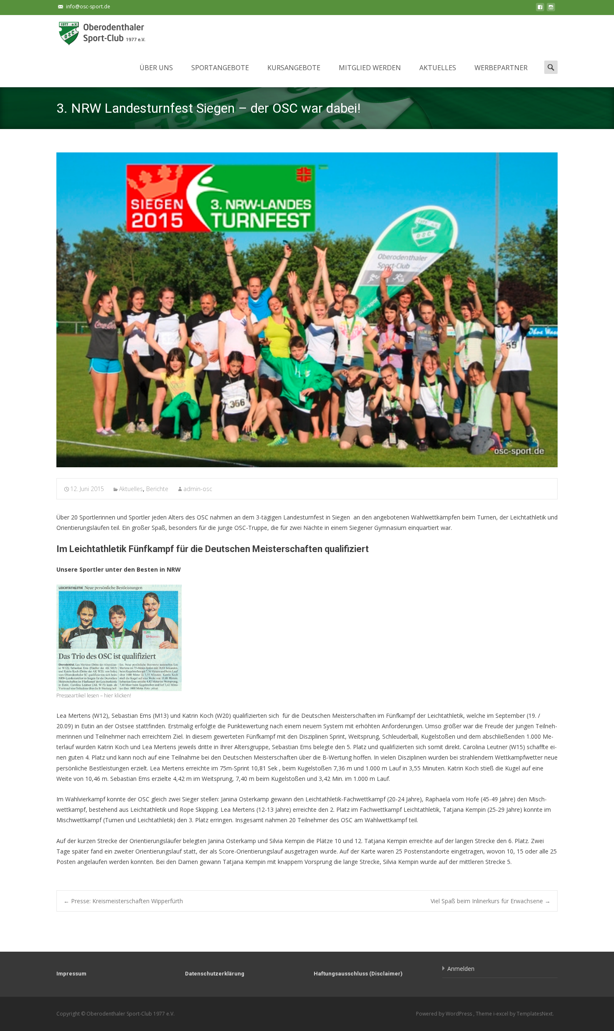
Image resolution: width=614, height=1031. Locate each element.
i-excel (501, 1013)
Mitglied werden (370, 67)
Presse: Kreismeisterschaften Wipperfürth (123, 901)
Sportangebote (220, 67)
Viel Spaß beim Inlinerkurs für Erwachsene (491, 901)
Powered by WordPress (444, 1013)
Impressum (71, 973)
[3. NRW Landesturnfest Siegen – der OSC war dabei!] (307, 309)
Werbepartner (501, 67)
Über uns (156, 67)
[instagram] (551, 9)
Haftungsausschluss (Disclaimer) (358, 973)
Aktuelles (437, 67)
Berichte (157, 489)
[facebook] (540, 9)
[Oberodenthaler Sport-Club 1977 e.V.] (96, 31)
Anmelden (460, 969)
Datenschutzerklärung (214, 973)
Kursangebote (293, 67)
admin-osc (197, 489)
